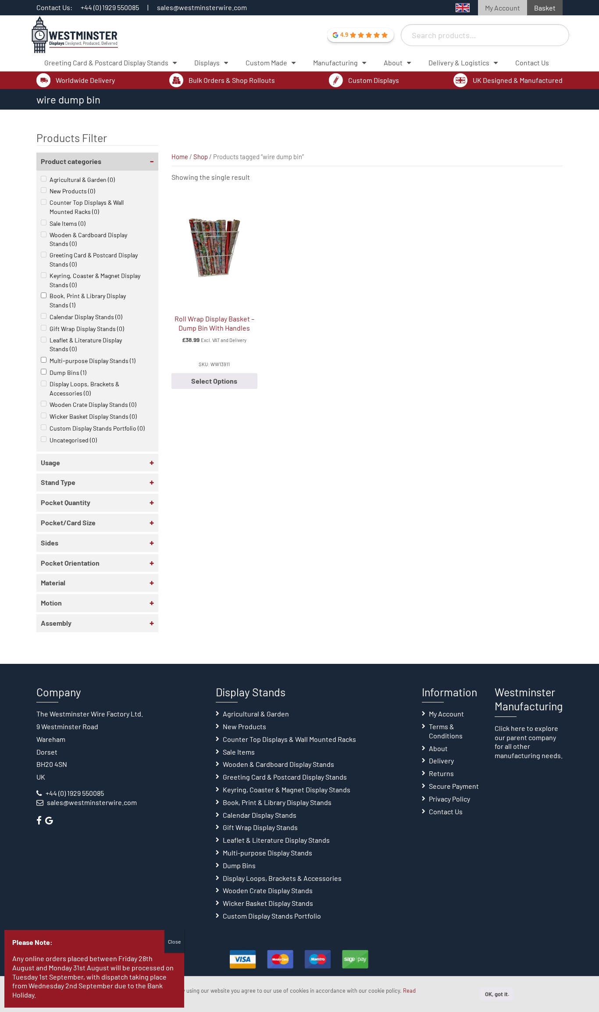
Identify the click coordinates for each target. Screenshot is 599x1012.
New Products (72, 191)
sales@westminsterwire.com (202, 7)
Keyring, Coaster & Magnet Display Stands (95, 280)
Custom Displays (373, 80)
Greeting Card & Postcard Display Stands (94, 259)
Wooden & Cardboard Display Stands (88, 239)
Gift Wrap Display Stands (87, 328)
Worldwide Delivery (85, 80)
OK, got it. (497, 994)
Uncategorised (73, 440)
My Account (502, 8)
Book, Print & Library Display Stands (88, 300)
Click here (510, 728)
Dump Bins (68, 372)
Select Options (214, 381)
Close (174, 941)
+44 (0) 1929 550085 (110, 7)
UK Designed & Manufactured (518, 80)
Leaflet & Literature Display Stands (86, 344)
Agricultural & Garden (82, 179)
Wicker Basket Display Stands (93, 416)
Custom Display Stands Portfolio (97, 428)
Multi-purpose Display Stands (92, 360)
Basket (545, 8)
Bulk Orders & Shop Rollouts (232, 80)
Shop (200, 156)
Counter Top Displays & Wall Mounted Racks (87, 207)
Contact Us (446, 811)
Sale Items (68, 223)
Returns (441, 773)
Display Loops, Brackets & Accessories (84, 388)
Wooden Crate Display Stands (93, 404)
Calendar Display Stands (86, 317)
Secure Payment (454, 786)
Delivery (441, 760)
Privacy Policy (449, 799)
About (438, 748)
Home (179, 156)
